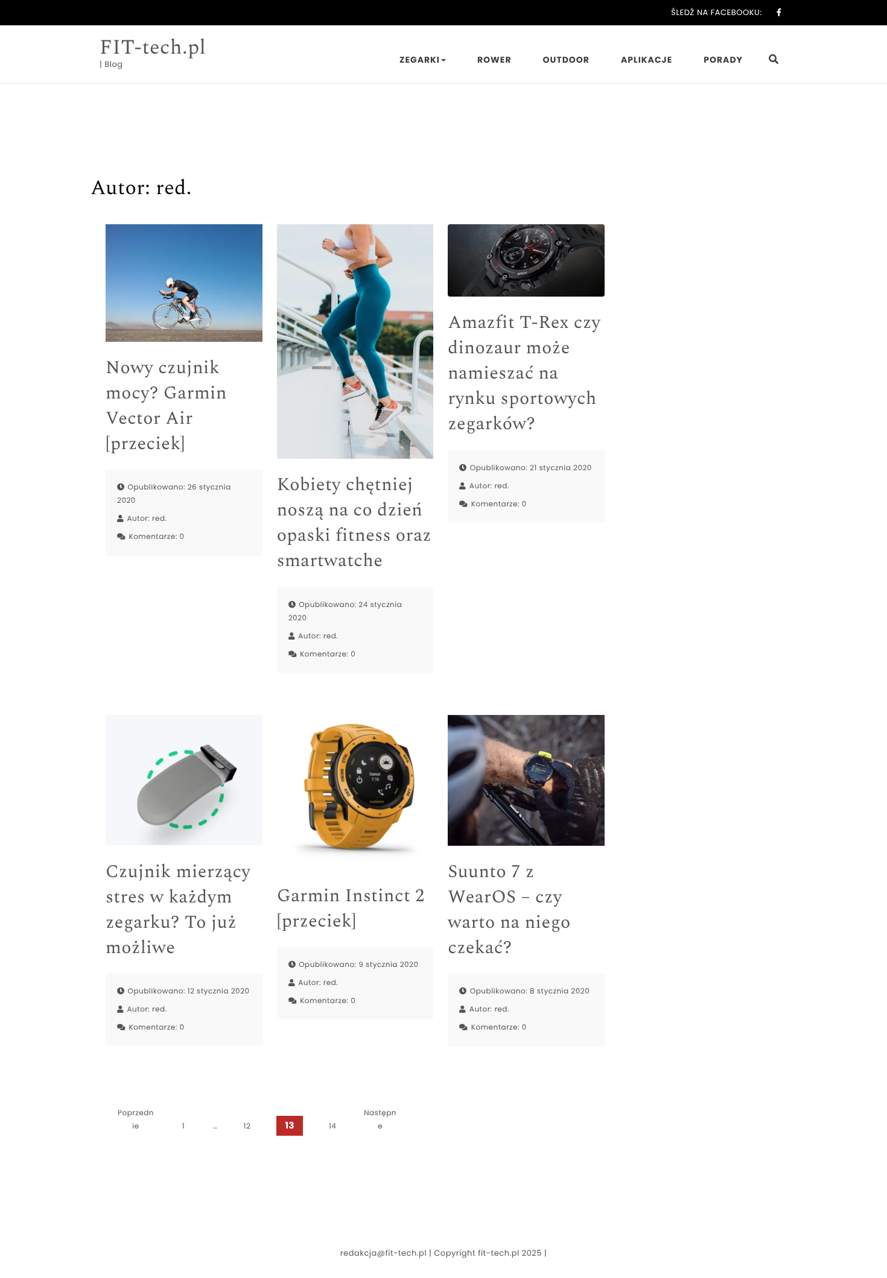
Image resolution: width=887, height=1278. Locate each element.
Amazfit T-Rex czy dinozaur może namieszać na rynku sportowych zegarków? (524, 373)
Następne (380, 1119)
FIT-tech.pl (153, 47)
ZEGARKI (419, 60)
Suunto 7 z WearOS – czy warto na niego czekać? (509, 909)
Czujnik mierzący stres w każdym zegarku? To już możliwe (178, 909)
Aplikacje (646, 60)
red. (159, 519)
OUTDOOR (566, 60)
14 (332, 1126)
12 (247, 1126)
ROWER (494, 60)
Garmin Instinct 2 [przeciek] (351, 908)
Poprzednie (136, 1119)
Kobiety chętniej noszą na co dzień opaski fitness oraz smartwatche (354, 522)
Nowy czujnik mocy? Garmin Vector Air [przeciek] (166, 405)
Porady (723, 60)
